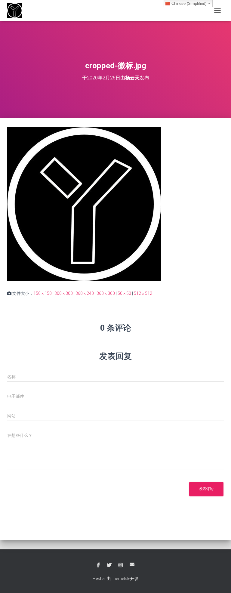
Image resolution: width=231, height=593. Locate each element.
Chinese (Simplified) (188, 3)
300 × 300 (63, 293)
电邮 (132, 564)
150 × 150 (42, 293)
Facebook (98, 565)
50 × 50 (124, 293)
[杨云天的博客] (17, 10)
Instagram (121, 565)
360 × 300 (106, 293)
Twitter (109, 565)
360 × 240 (84, 293)
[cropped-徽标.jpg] (84, 203)
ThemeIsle (120, 578)
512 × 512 (143, 293)
